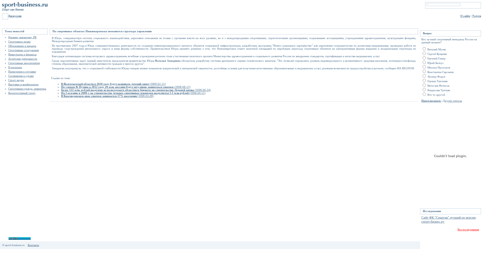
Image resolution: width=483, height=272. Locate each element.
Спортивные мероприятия (24, 62)
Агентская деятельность (22, 58)
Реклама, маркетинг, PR (22, 37)
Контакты (33, 245)
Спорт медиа (16, 80)
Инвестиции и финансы (22, 54)
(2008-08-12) (125, 86)
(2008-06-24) (136, 89)
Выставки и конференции (23, 84)
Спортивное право (19, 41)
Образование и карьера (22, 45)
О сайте (465, 15)
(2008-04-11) (133, 92)
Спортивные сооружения (23, 50)
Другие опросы (452, 100)
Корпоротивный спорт (21, 92)
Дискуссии (14, 15)
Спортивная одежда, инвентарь (27, 88)
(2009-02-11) (113, 83)
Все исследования (468, 229)
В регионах (15, 67)
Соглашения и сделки (21, 75)
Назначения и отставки (22, 71)
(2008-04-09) (107, 95)
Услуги (476, 15)
